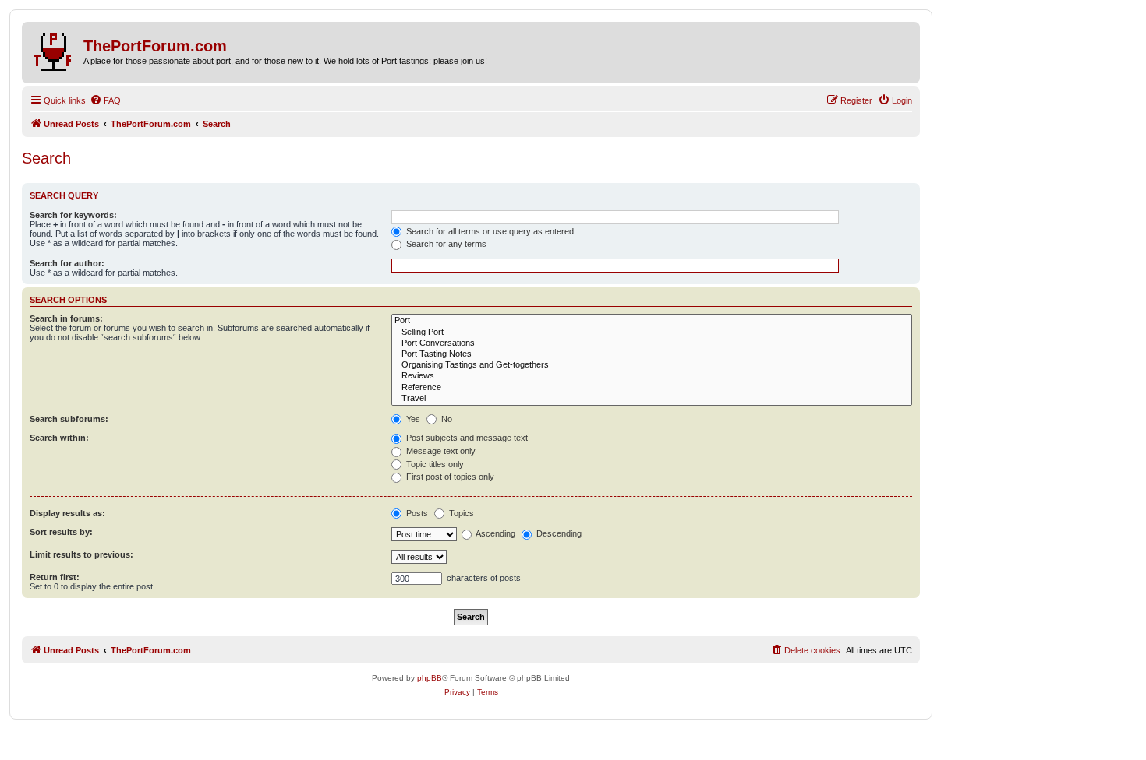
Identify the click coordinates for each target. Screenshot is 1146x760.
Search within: (59, 437)
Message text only (440, 451)
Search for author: (67, 263)
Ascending (494, 533)
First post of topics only (449, 476)
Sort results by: (61, 532)
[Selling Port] (652, 332)
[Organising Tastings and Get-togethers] (652, 365)
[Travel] (652, 398)
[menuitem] (105, 100)
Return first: (55, 577)
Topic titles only (434, 464)
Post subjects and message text (466, 437)
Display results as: (67, 513)
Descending (558, 533)
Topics (460, 513)
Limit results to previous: (81, 554)
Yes (412, 419)
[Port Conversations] (652, 343)
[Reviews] (652, 376)
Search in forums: (66, 318)
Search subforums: (69, 419)
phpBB (429, 678)
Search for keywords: (73, 215)
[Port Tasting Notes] (652, 354)
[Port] (652, 320)
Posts (416, 513)
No (445, 419)
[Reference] (652, 387)
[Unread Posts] (54, 49)
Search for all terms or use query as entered (489, 231)
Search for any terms (445, 243)
